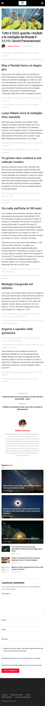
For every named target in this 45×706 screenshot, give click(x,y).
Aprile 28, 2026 (8, 541)
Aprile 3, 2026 (16, 553)
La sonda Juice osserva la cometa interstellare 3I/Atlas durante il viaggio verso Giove (27, 549)
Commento (6, 594)
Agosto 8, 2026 (8, 490)
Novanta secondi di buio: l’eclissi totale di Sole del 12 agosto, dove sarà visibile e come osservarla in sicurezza (21, 511)
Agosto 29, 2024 (16, 572)
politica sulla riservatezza (23, 697)
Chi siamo (5, 695)
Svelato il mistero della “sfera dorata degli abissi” (21, 539)
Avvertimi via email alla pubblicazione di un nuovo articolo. (22, 665)
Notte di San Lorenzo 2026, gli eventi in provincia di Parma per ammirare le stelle (22, 487)
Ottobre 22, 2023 (28, 46)
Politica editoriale (7, 697)
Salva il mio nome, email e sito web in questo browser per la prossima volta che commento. (23, 650)
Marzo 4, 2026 (16, 562)
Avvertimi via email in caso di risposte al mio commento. (21, 658)
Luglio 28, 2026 (8, 516)
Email (4, 629)
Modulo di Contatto (17, 695)
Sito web (4, 639)
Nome (4, 620)
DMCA (28, 695)
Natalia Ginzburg (13, 46)
